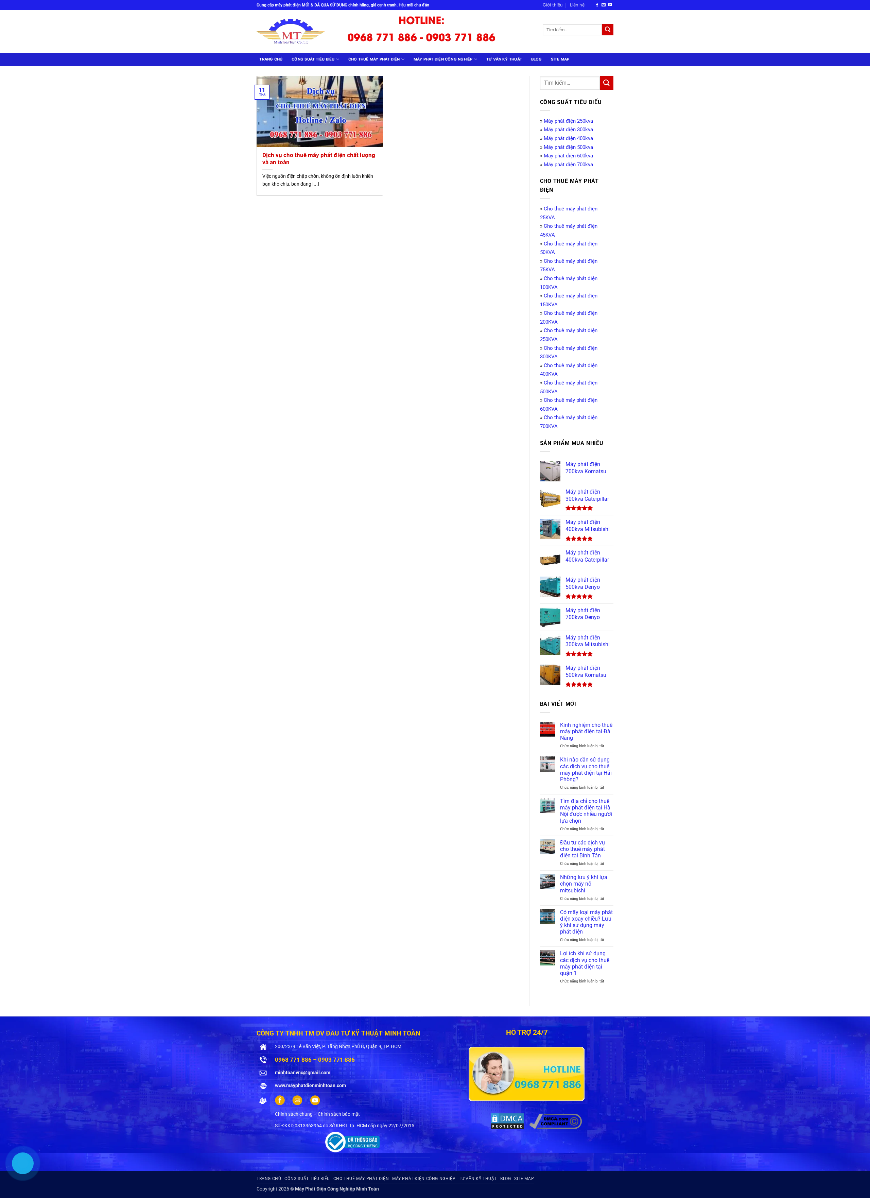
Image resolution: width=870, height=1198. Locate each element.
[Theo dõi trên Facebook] (597, 5)
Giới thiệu (552, 4)
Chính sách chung (294, 1114)
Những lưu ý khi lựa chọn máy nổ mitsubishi (583, 883)
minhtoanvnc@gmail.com (302, 1073)
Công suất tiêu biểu (313, 59)
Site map (560, 59)
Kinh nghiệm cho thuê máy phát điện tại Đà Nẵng (586, 731)
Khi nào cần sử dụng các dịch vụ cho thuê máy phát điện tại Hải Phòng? (586, 769)
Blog (536, 59)
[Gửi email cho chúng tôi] (604, 5)
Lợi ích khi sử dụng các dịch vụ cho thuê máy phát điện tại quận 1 (584, 963)
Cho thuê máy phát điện (374, 59)
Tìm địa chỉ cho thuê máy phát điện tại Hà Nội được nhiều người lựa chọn (586, 811)
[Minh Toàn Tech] (295, 31)
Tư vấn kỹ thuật (504, 59)
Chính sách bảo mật (339, 1114)
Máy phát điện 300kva (568, 129)
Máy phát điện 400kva (568, 138)
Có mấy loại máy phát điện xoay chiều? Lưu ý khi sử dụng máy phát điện (586, 922)
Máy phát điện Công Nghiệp (443, 59)
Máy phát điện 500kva (568, 147)
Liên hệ (577, 4)
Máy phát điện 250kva (568, 121)
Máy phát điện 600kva (568, 156)
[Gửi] (607, 30)
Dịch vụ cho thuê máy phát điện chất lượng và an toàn (318, 159)
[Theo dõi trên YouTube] (610, 5)
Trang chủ (270, 59)
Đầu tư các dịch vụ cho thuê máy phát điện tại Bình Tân (582, 849)
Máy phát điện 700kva (568, 164)
